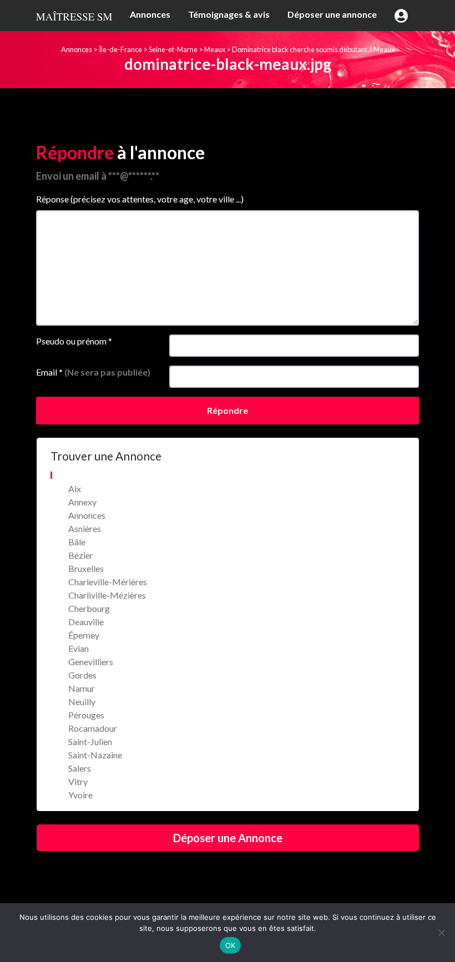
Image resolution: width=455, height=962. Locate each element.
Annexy (82, 502)
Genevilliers (90, 661)
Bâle (76, 541)
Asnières (84, 528)
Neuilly (81, 701)
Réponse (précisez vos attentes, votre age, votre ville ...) (140, 199)
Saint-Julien (90, 741)
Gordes (82, 675)
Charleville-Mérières (107, 581)
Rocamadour (92, 728)
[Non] (441, 932)
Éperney (83, 635)
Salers (79, 768)
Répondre (227, 410)
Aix (74, 488)
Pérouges (86, 715)
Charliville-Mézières (107, 595)
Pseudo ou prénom (74, 341)
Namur (81, 688)
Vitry (78, 781)
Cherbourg (89, 608)
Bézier (80, 555)
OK (230, 945)
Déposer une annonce (332, 14)
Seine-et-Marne (173, 49)
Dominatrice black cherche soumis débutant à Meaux (313, 49)
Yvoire (80, 794)
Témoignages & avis (229, 14)
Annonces (150, 14)
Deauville (86, 621)
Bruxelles (86, 568)
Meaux (214, 49)
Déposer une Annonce (227, 837)
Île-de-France (120, 49)
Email (93, 372)
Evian (78, 648)
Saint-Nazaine (95, 755)
